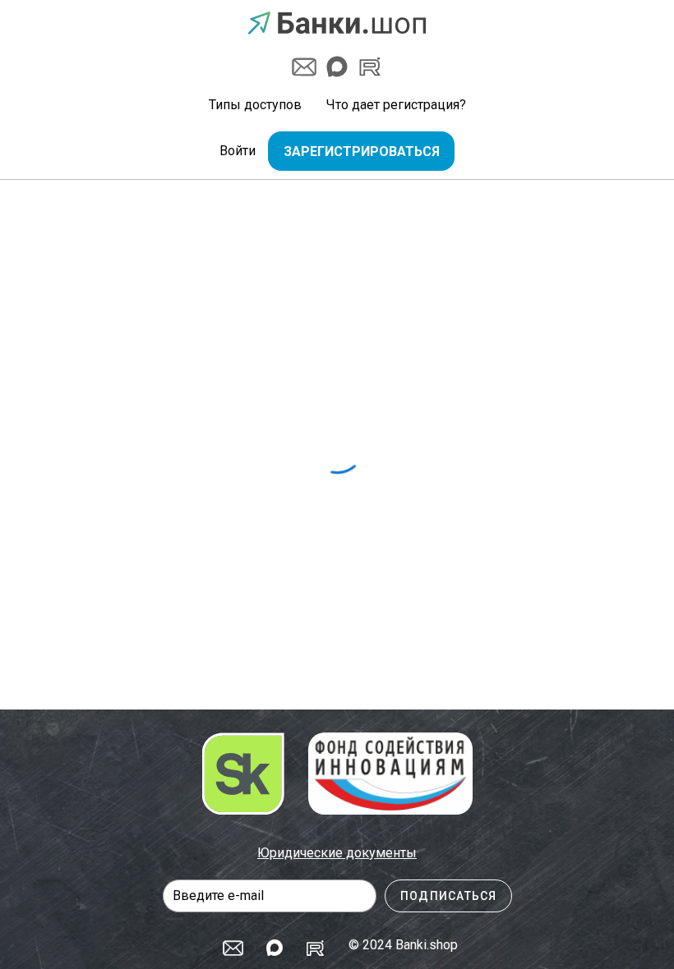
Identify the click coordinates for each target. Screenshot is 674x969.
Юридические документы (337, 853)
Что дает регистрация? (396, 105)
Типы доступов (255, 105)
